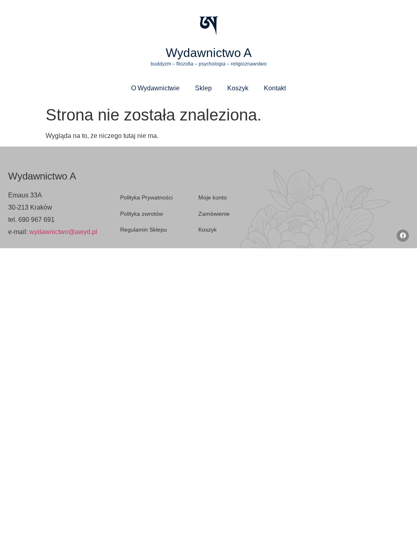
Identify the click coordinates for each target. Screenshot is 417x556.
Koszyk (237, 88)
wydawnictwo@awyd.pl (63, 231)
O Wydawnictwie (155, 88)
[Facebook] (403, 236)
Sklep (203, 88)
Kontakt (275, 88)
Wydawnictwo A (209, 52)
